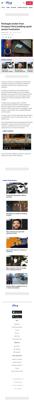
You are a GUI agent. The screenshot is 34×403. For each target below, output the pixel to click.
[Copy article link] (10, 37)
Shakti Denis (4, 32)
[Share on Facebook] (6, 37)
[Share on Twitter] (8, 37)
